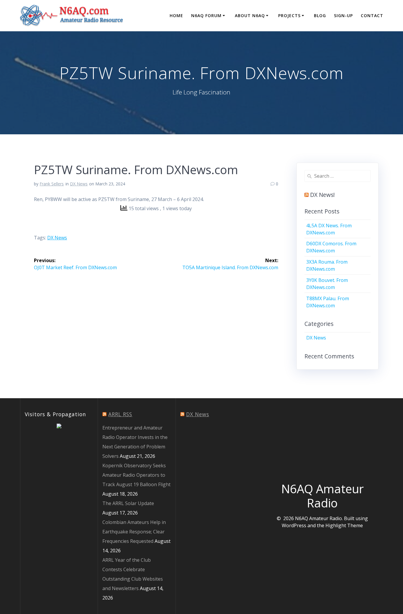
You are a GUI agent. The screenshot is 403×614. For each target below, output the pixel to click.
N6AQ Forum (206, 15)
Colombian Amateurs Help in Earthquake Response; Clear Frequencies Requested (134, 531)
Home (176, 15)
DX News (79, 184)
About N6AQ (250, 15)
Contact (372, 15)
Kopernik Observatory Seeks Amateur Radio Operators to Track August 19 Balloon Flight (136, 475)
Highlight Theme (344, 525)
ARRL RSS (120, 414)
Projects (289, 15)
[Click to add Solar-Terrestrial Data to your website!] (59, 426)
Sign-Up (343, 15)
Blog (320, 15)
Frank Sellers (52, 184)
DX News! (322, 195)
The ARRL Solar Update (128, 503)
